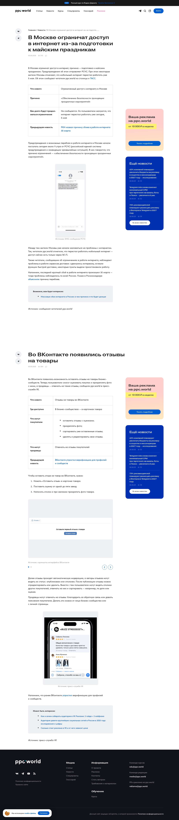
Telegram (18, 38)
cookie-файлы (30, 813)
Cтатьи (69, 767)
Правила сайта (21, 784)
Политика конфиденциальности (28, 781)
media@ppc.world (137, 776)
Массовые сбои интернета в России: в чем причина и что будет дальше (73, 296)
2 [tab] (31, 567)
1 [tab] (28, 567)
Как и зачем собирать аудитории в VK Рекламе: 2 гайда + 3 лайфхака (72, 716)
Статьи (39, 10)
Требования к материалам (103, 783)
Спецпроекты (73, 10)
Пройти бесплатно (105, 3)
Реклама (101, 10)
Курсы (60, 10)
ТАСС (92, 78)
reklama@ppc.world (138, 786)
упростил (67, 695)
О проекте (96, 767)
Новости (50, 10)
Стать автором (98, 779)
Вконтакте (18, 31)
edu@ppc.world (136, 766)
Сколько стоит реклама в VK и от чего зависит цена (64, 728)
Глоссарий (88, 10)
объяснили (33, 279)
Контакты (95, 775)
